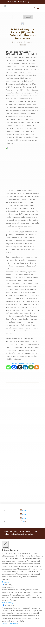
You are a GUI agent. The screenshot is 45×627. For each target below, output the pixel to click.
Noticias (22, 45)
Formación (28, 42)
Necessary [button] (6, 582)
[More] (36, 367)
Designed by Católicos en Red (22, 534)
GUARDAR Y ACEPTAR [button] (10, 623)
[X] (20, 367)
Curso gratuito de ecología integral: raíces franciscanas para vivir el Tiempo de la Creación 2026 (22, 408)
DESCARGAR (29, 363)
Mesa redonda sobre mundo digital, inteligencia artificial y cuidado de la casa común (22, 475)
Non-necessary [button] (7, 603)
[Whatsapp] (8, 367)
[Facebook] (14, 367)
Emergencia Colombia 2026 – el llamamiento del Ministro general (22, 442)
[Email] (31, 367)
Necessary (8, 584)
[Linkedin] (25, 367)
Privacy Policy (25, 531)
